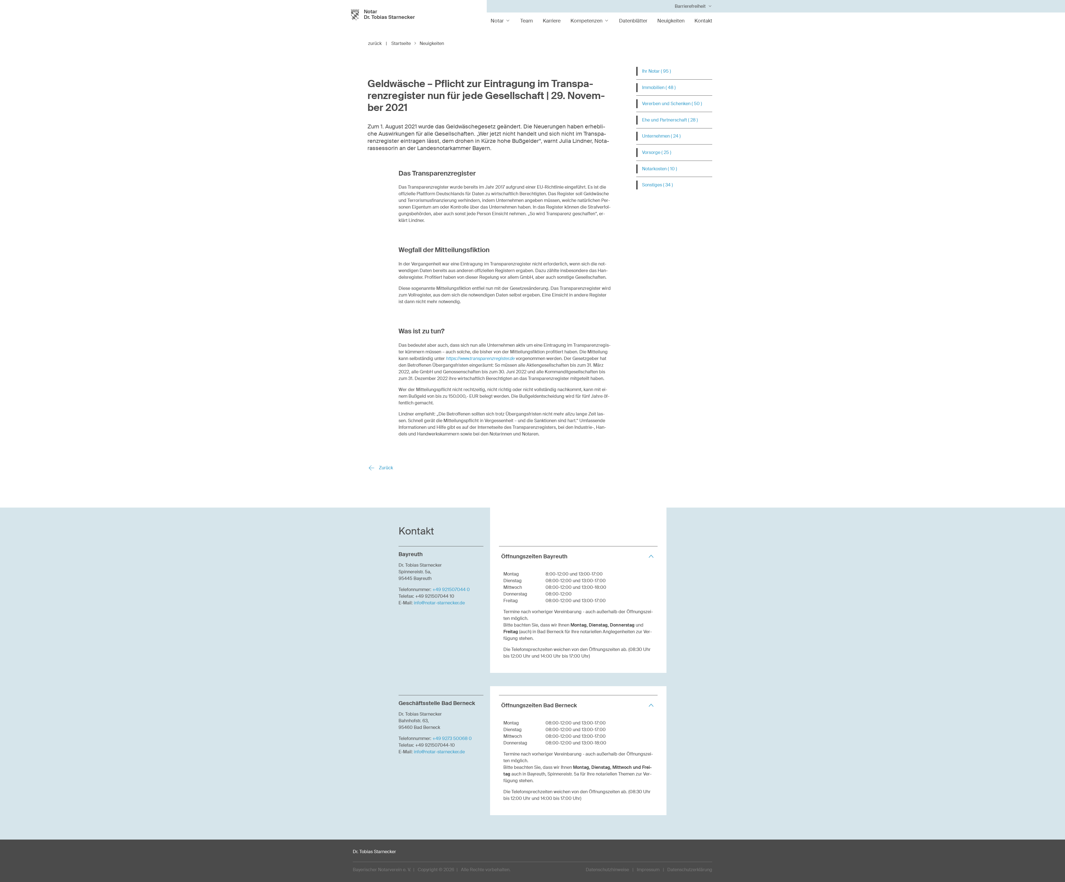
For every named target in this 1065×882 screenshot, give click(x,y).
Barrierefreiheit (690, 6)
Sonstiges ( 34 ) (657, 185)
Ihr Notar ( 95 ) (656, 71)
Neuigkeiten (670, 20)
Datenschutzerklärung (689, 870)
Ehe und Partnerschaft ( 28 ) (670, 120)
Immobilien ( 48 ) (659, 87)
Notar (497, 20)
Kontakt (703, 20)
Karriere (552, 20)
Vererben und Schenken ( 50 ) (672, 104)
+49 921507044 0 (451, 589)
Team (526, 20)
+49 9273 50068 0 (452, 738)
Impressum (648, 870)
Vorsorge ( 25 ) (656, 152)
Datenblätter (633, 20)
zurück (377, 43)
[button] (578, 556)
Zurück (385, 468)
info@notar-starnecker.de (439, 603)
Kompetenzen (586, 20)
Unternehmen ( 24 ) (661, 136)
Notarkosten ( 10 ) (659, 169)
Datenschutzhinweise (607, 870)
